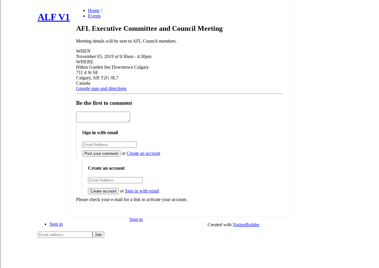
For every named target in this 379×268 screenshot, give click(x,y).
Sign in (56, 224)
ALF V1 (54, 17)
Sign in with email (142, 190)
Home (93, 10)
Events (94, 15)
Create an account (143, 153)
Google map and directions (101, 88)
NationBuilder (246, 224)
